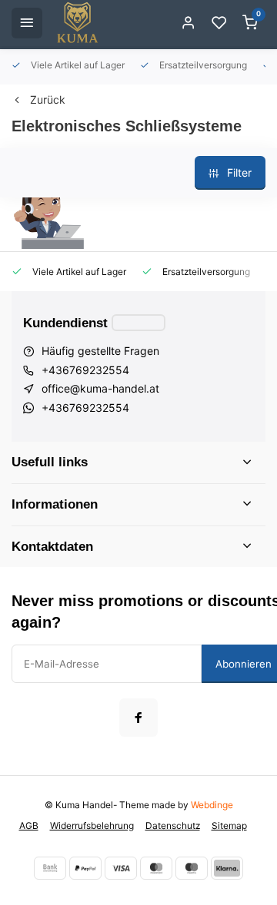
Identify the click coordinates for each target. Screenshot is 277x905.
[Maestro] (191, 868)
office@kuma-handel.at (100, 388)
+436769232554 (85, 369)
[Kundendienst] (138, 322)
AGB (28, 825)
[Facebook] (138, 717)
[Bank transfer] (50, 868)
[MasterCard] (156, 868)
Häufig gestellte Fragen (100, 350)
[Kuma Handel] (78, 23)
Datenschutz (172, 825)
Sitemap (229, 825)
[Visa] (121, 868)
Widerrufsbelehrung (92, 825)
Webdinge (212, 805)
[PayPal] (85, 868)
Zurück (47, 99)
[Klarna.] (227, 868)
